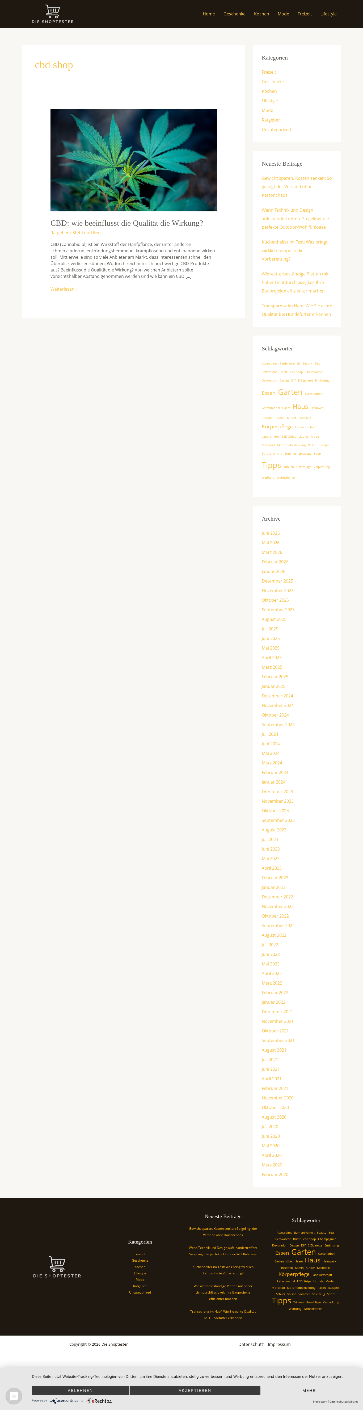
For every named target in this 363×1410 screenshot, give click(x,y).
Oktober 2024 (275, 715)
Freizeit (305, 14)
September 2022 (278, 925)
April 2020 (272, 1155)
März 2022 (272, 983)
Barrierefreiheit (290, 363)
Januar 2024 (273, 782)
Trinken (289, 467)
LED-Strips (289, 436)
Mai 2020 (271, 1146)
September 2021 (278, 1040)
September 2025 (278, 610)
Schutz (266, 453)
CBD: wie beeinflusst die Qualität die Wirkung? (126, 223)
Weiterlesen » (64, 289)
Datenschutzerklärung (344, 1401)
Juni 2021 (271, 1069)
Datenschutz (251, 1344)
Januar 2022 (273, 1002)
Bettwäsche (269, 372)
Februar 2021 (275, 1088)
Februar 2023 (275, 878)
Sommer (290, 453)
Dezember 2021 (277, 1012)
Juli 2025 (270, 629)
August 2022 (274, 935)
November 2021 (278, 1021)
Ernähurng (322, 380)
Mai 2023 (271, 858)
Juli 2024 (270, 734)
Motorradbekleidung (291, 445)
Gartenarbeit (313, 394)
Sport (317, 453)
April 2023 (272, 868)
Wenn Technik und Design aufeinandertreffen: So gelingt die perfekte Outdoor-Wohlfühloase (295, 218)
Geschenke (234, 14)
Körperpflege (277, 426)
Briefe (284, 372)
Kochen (261, 14)
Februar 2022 (275, 992)
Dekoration (269, 380)
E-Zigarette (305, 380)
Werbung (268, 477)
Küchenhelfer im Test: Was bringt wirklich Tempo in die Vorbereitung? (295, 250)
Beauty (307, 363)
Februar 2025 (275, 677)
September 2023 (278, 820)
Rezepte (324, 445)
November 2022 (278, 906)
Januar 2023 (273, 887)
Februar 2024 (275, 772)
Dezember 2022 (277, 897)
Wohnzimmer (286, 477)
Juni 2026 (271, 533)
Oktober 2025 (275, 600)
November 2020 (278, 1098)
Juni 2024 (271, 744)
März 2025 (272, 667)
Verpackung (322, 467)
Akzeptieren (195, 1390)
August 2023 (274, 830)
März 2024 (272, 763)
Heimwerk (317, 408)
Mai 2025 (271, 648)
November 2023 (278, 801)
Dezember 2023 (277, 791)
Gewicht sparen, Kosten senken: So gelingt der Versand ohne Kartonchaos (297, 186)
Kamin (280, 418)
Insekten (267, 418)
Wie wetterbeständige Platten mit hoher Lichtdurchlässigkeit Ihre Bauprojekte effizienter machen (295, 282)
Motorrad (268, 445)
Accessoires (269, 363)
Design (284, 380)
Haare (286, 408)
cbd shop (296, 372)
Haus (300, 406)
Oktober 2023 (275, 811)
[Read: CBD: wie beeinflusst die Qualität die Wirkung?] (133, 160)
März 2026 (272, 552)
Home (209, 14)
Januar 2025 (273, 686)
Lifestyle (328, 14)
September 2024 (278, 724)
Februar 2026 (275, 562)
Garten (290, 392)
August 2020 (274, 1117)
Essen (269, 393)
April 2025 (272, 657)
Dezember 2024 (277, 696)
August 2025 (274, 619)
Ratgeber (59, 233)
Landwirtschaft (305, 427)
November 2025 (278, 590)
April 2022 (272, 973)
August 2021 (274, 1050)
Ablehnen (80, 1390)
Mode (283, 14)
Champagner (314, 372)
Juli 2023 (270, 839)
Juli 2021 (270, 1059)
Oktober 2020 (275, 1107)
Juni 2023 (271, 849)
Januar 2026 (273, 571)
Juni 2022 (271, 954)
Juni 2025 (271, 638)
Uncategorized (276, 129)
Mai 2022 (271, 964)
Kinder (291, 418)
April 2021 (272, 1079)
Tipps (271, 465)
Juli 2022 (270, 945)
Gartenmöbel (271, 408)
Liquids (303, 436)
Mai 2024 (271, 753)
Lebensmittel (271, 436)
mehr (309, 1390)
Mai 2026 (271, 543)
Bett (317, 363)
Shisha (277, 453)
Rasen (312, 445)
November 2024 (278, 705)
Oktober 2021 (275, 1031)
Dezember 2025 (277, 581)
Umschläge (303, 467)
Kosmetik (304, 418)
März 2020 (272, 1165)
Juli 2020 (270, 1126)
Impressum (279, 1344)
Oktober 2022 (275, 916)
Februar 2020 (275, 1174)
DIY (293, 380)
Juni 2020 (271, 1136)
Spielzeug (304, 453)
